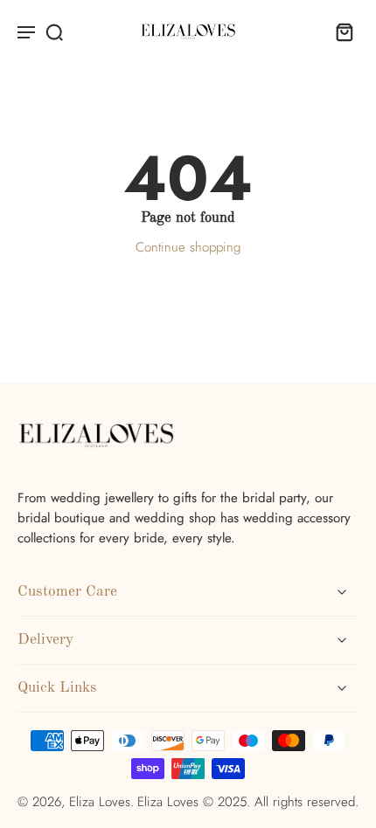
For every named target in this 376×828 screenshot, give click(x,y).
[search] (54, 31)
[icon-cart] (339, 31)
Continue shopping (188, 247)
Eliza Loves (99, 801)
